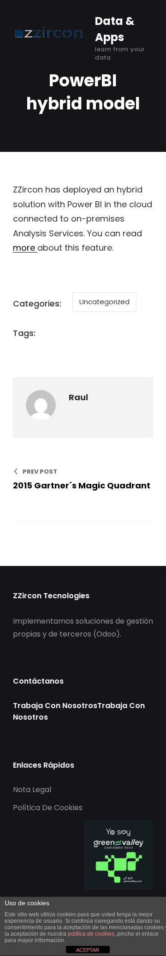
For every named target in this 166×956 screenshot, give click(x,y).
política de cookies (91, 934)
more (25, 247)
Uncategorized (104, 302)
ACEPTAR (87, 950)
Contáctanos (38, 681)
